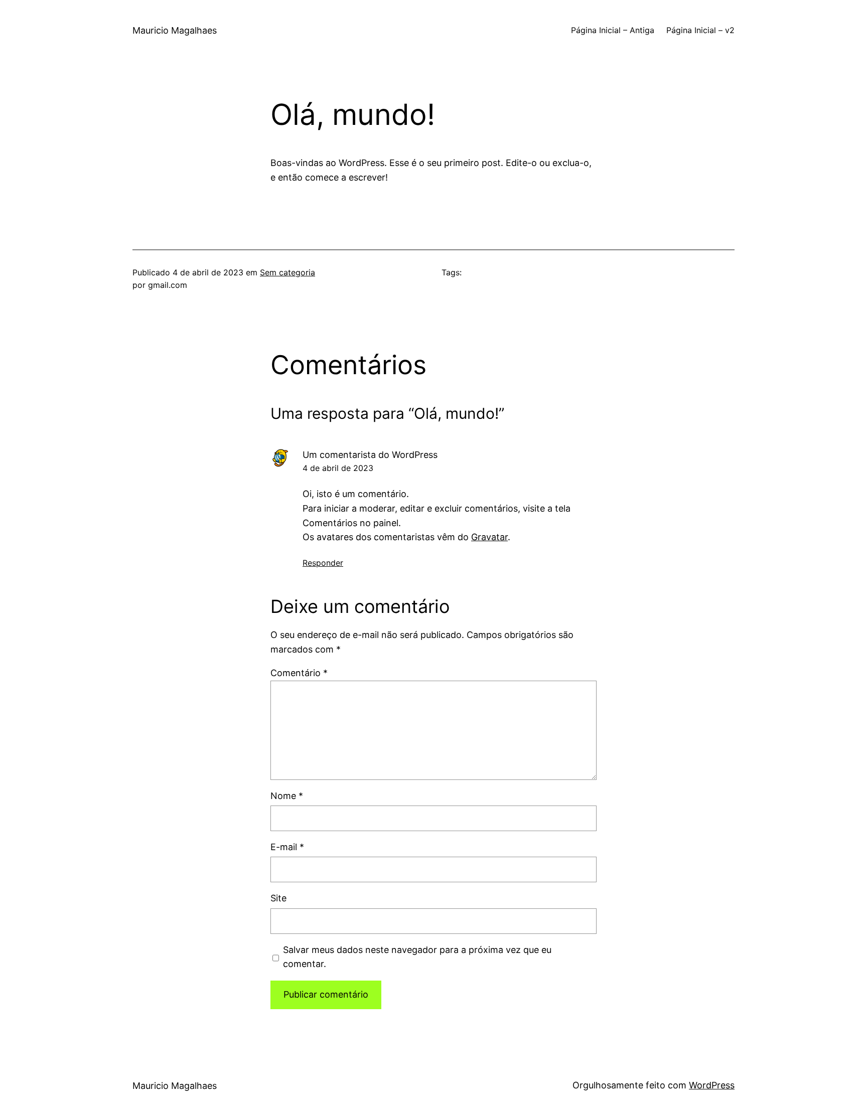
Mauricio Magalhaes (174, 30)
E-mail (287, 847)
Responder (323, 563)
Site (278, 898)
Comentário (299, 673)
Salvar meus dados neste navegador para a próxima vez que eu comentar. (417, 957)
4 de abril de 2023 (338, 468)
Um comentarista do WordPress (370, 454)
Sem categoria (287, 272)
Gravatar (489, 537)
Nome (286, 795)
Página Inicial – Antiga (612, 30)
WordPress (712, 1085)
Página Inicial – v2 (700, 30)
